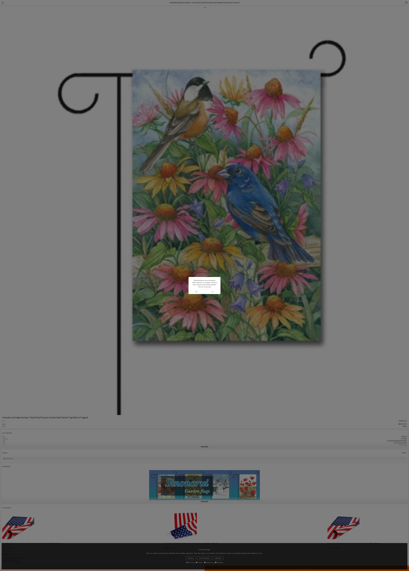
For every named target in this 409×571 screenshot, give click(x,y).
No (196, 291)
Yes (212, 291)
